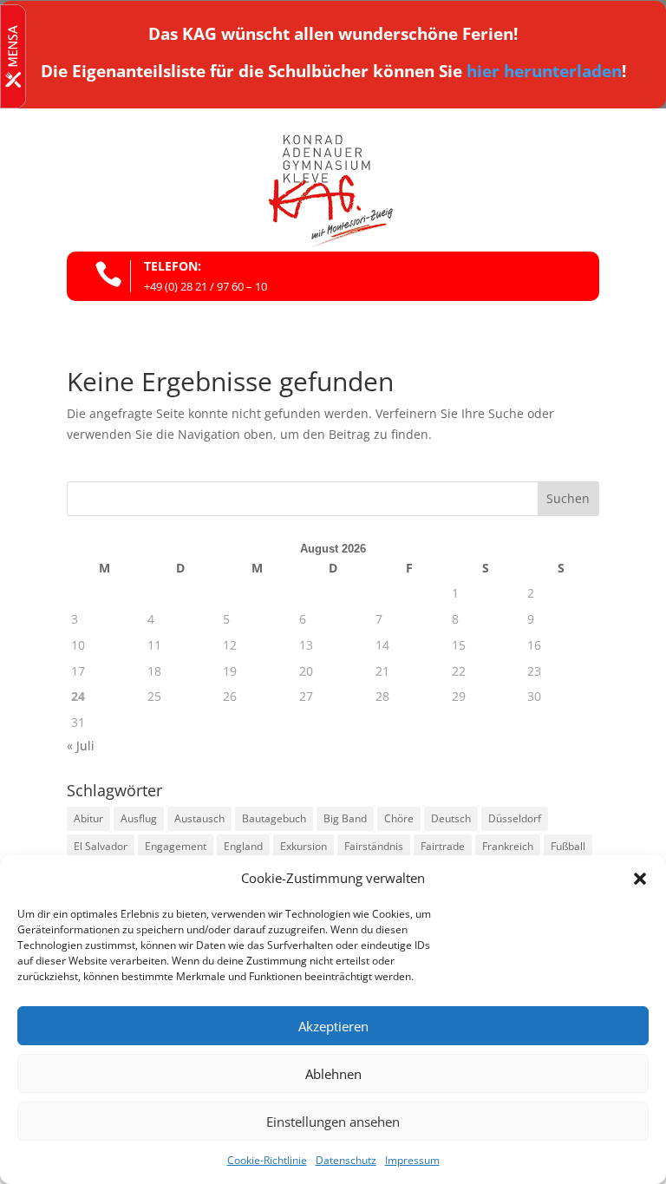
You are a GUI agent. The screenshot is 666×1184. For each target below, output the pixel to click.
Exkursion (303, 846)
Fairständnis (373, 846)
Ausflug (139, 818)
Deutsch (451, 818)
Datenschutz (346, 1160)
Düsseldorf (514, 818)
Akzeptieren (333, 1026)
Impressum (412, 1160)
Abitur (88, 818)
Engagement (175, 846)
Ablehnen (333, 1074)
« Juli (81, 745)
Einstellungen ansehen (333, 1121)
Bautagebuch (274, 818)
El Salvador (100, 846)
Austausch (199, 818)
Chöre (399, 818)
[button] (640, 878)
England (243, 846)
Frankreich (507, 846)
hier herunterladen (544, 71)
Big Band (345, 818)
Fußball (568, 846)
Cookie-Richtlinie (267, 1160)
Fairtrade (443, 846)
